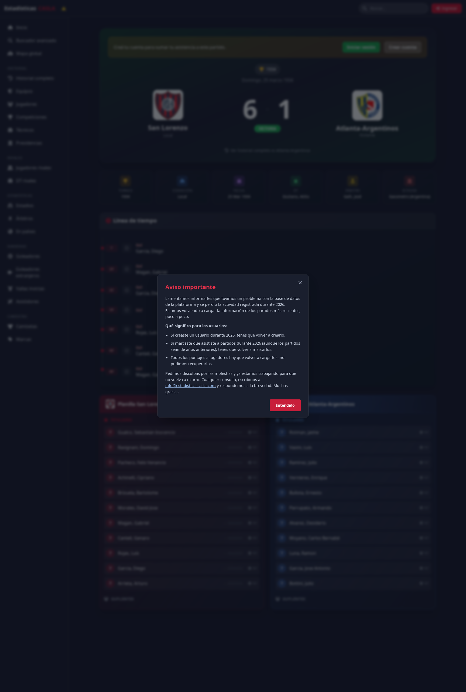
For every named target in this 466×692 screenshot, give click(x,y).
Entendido (285, 405)
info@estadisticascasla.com (190, 385)
